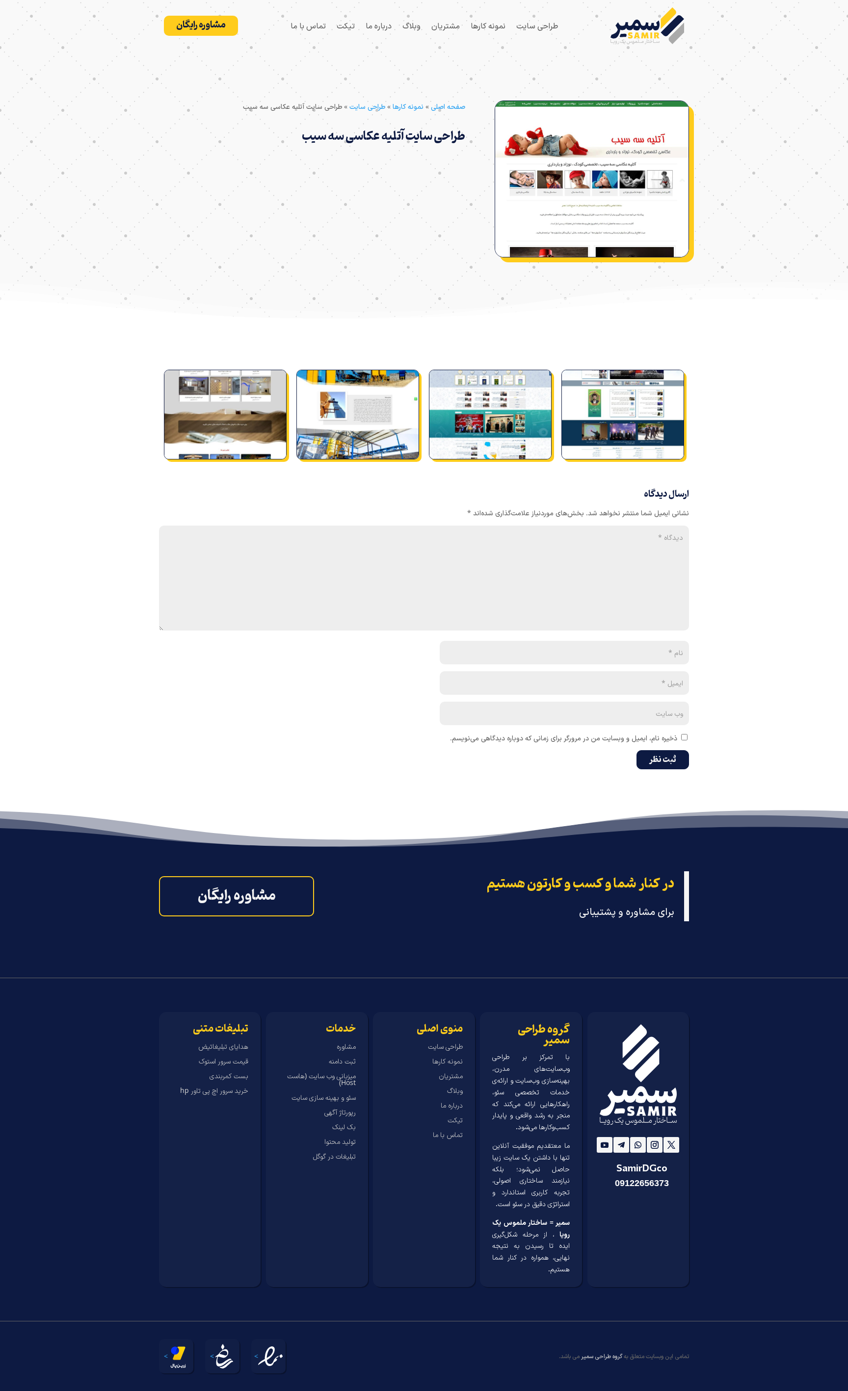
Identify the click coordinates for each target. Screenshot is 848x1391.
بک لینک (344, 1127)
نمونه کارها (488, 26)
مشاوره (346, 1047)
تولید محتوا (340, 1142)
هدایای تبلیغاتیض (223, 1047)
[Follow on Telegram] (621, 1145)
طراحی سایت (537, 26)
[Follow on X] (671, 1145)
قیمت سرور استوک (223, 1061)
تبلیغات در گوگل (334, 1157)
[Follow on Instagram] (654, 1145)
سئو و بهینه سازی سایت (324, 1098)
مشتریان (445, 26)
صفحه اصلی (448, 106)
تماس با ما (308, 26)
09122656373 (642, 1183)
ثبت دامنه (342, 1061)
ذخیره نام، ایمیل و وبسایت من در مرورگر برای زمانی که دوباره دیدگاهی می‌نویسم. (563, 737)
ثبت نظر (662, 760)
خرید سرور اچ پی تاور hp (214, 1091)
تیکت (346, 26)
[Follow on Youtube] (604, 1145)
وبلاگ (411, 26)
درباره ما (379, 26)
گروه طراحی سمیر (601, 1356)
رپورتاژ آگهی (340, 1112)
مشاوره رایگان (201, 25)
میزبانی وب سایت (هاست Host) (321, 1079)
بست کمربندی (229, 1076)
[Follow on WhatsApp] (638, 1145)
